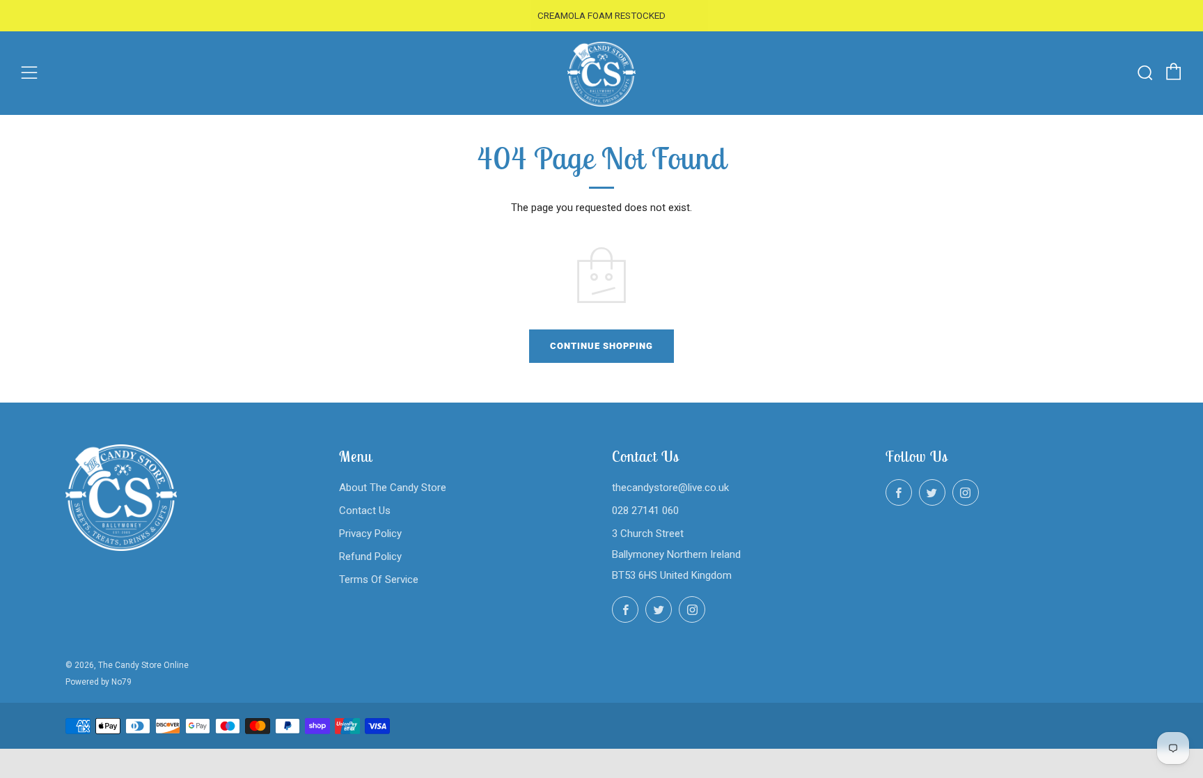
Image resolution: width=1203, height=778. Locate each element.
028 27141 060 (645, 510)
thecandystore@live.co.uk (670, 487)
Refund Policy (370, 556)
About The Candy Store (392, 487)
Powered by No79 (98, 682)
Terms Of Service (378, 579)
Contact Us (365, 510)
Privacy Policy (370, 533)
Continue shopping (601, 346)
